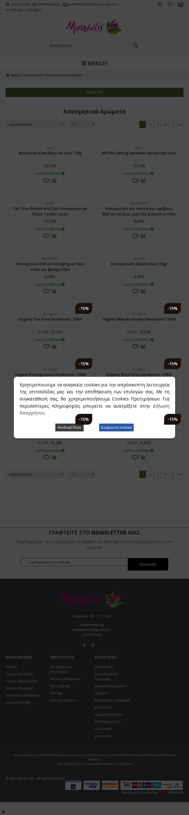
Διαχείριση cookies (116, 427)
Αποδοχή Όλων (69, 427)
